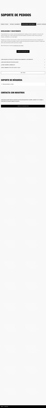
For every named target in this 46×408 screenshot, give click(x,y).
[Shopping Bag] (42, 5)
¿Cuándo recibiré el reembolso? (8, 64)
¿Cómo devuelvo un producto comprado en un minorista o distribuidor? (17, 59)
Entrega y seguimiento (15, 24)
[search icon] (38, 5)
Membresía (29, 2)
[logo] (5, 5)
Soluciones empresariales (21, 2)
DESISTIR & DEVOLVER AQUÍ (23, 51)
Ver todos (23, 72)
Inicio (2, 406)
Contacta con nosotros (23, 106)
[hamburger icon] (44, 5)
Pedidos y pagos (4, 24)
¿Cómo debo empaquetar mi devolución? (9, 62)
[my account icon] (40, 5)
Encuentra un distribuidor (37, 2)
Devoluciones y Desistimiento (28, 24)
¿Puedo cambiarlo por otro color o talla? (10, 67)
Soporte (34, 5)
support (6, 406)
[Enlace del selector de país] (44, 2)
